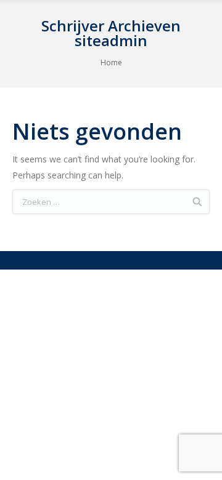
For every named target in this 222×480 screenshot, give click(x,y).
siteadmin (111, 40)
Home (111, 62)
